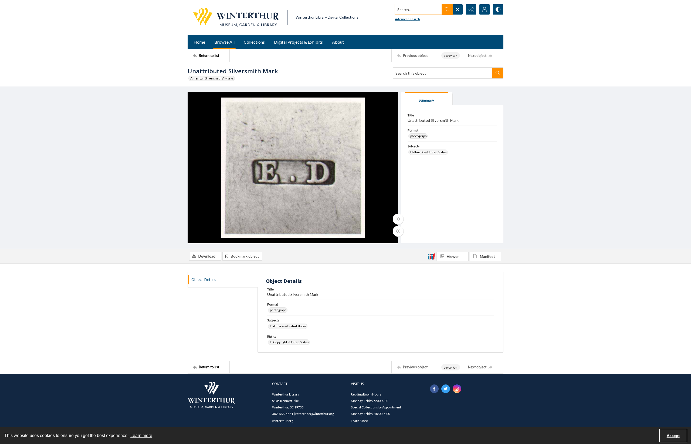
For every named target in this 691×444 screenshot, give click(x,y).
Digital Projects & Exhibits (298, 41)
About (338, 41)
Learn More (359, 421)
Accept (673, 435)
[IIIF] (431, 256)
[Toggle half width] (398, 231)
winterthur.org (282, 421)
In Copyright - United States (289, 342)
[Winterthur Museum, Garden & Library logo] (236, 17)
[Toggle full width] (398, 219)
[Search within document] (497, 73)
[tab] (426, 99)
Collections (254, 41)
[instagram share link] (457, 388)
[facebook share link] (434, 388)
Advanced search (407, 19)
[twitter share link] (445, 388)
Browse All (224, 41)
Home (199, 41)
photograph (418, 136)
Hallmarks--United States (428, 152)
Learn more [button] (141, 435)
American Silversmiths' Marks (212, 78)
